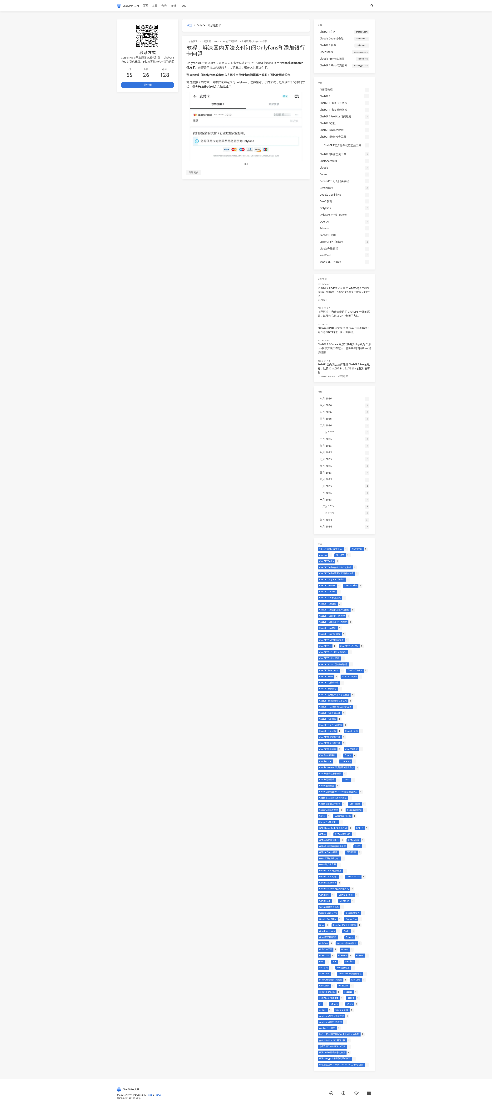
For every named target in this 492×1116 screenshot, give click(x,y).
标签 (189, 25)
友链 (173, 5)
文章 (154, 5)
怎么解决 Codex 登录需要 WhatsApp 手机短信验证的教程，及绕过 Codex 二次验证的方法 (344, 292)
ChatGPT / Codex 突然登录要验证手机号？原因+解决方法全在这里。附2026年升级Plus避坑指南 (344, 348)
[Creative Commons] (331, 1093)
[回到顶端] (320, 1108)
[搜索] (371, 5)
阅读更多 (193, 172)
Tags (183, 5)
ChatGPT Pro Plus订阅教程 (333, 376)
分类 (164, 5)
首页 (145, 5)
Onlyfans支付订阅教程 (225, 41)
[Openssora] (356, 1093)
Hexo (149, 1094)
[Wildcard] (369, 1093)
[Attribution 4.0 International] (343, 1093)
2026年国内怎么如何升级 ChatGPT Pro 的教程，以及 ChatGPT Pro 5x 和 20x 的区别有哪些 (344, 368)
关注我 (148, 84)
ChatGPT (322, 300)
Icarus (158, 1094)
